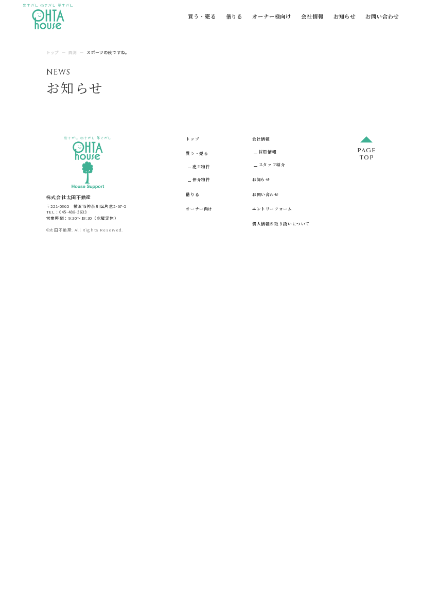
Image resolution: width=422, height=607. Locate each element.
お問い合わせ (382, 16)
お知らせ (344, 16)
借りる (234, 16)
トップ (192, 138)
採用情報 (267, 151)
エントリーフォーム (272, 208)
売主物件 (201, 166)
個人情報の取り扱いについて (281, 223)
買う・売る (202, 16)
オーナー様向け (271, 16)
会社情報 (312, 16)
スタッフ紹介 (272, 164)
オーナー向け (199, 208)
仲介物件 (201, 179)
